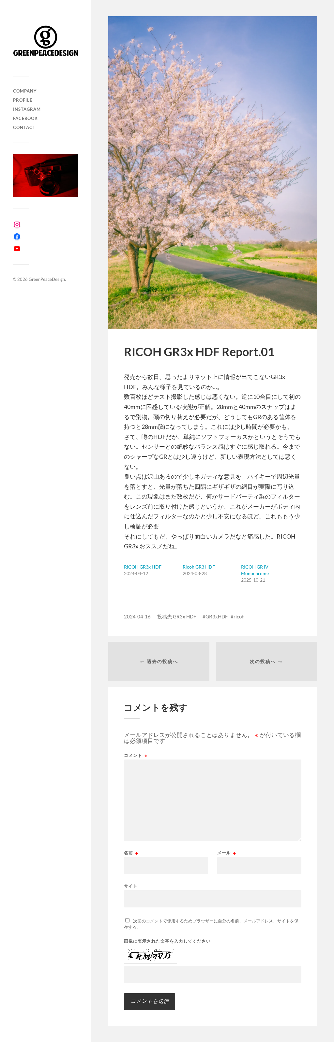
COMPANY (25, 91)
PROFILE (22, 100)
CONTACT (24, 127)
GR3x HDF (184, 616)
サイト (131, 885)
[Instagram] (17, 224)
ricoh (239, 616)
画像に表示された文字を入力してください (167, 941)
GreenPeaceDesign (47, 279)
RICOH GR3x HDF (142, 567)
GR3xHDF (216, 616)
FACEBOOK (25, 118)
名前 (131, 853)
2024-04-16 (137, 616)
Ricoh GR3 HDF (199, 567)
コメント (135, 755)
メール (226, 853)
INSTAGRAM (27, 109)
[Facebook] (17, 236)
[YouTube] (17, 249)
